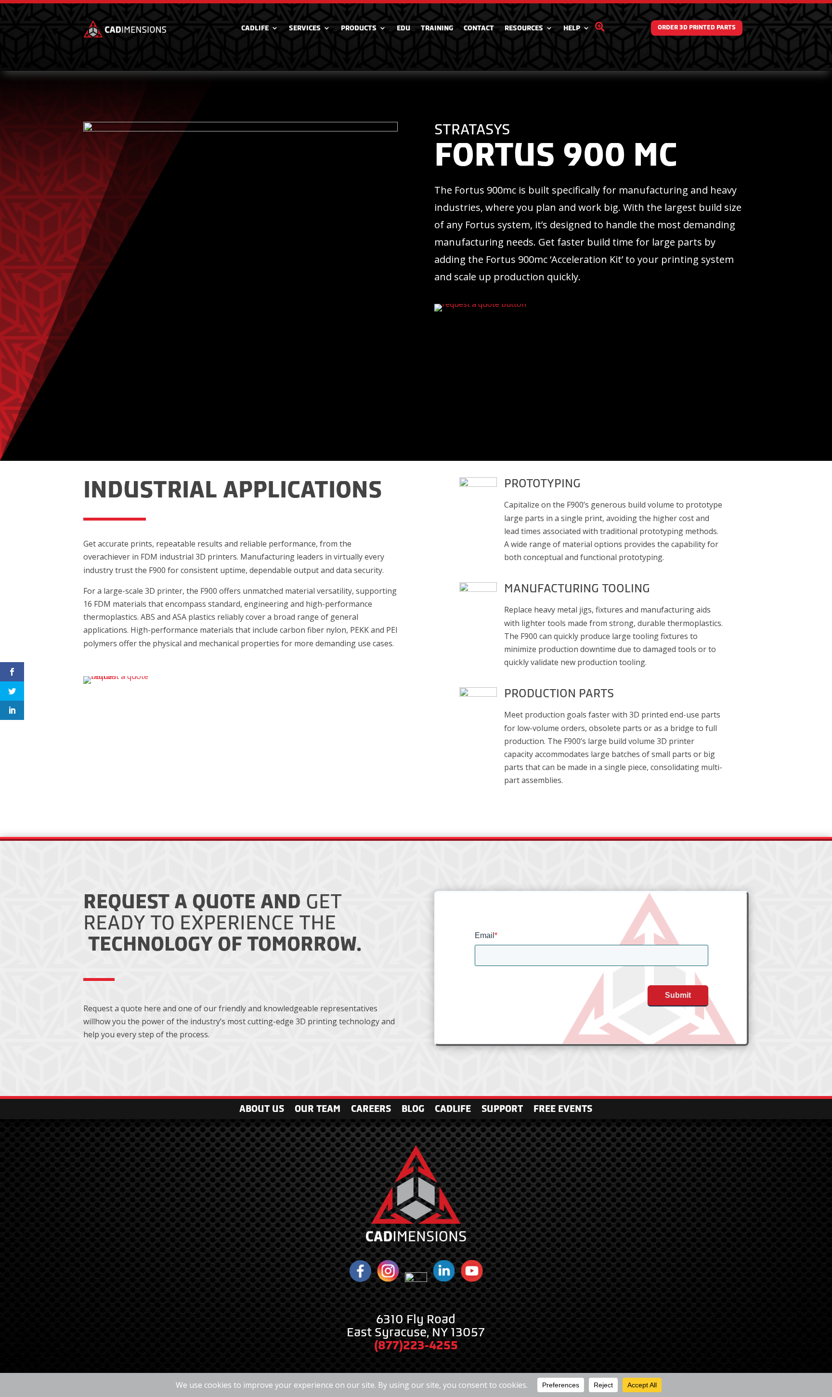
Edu (403, 28)
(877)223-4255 (416, 1345)
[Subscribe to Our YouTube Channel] (472, 1279)
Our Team (317, 1110)
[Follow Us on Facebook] (360, 1279)
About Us (261, 1110)
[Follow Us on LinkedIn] (444, 1279)
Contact (479, 28)
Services (305, 28)
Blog (413, 1110)
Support (502, 1110)
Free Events (562, 1110)
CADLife (255, 28)
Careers (371, 1110)
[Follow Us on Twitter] (416, 1279)
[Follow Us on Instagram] (388, 1279)
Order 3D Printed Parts (697, 27)
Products (359, 28)
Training (437, 28)
